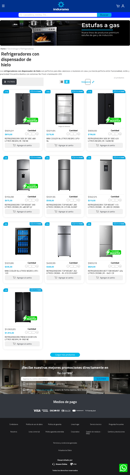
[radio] (61, 82)
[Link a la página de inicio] (3, 48)
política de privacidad (44, 389)
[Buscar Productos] (104, 15)
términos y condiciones (46, 383)
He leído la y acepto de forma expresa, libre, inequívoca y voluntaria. (64, 390)
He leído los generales (45, 384)
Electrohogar (13, 48)
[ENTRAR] (124, 6)
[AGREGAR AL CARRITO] (22, 145)
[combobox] (65, 15)
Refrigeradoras (27, 48)
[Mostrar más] (65, 355)
